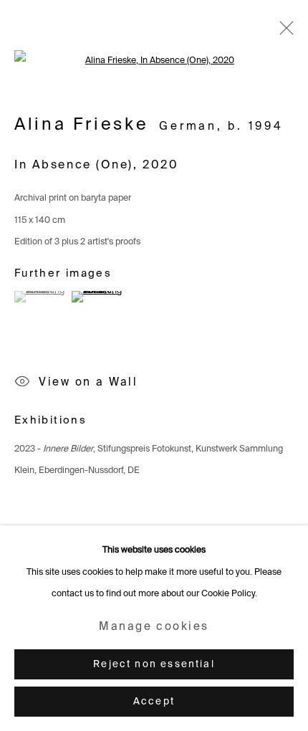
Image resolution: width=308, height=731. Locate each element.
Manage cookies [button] (154, 626)
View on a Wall (88, 383)
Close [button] (283, 32)
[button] (41, 296)
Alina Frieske (81, 125)
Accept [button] (154, 702)
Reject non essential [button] (153, 664)
